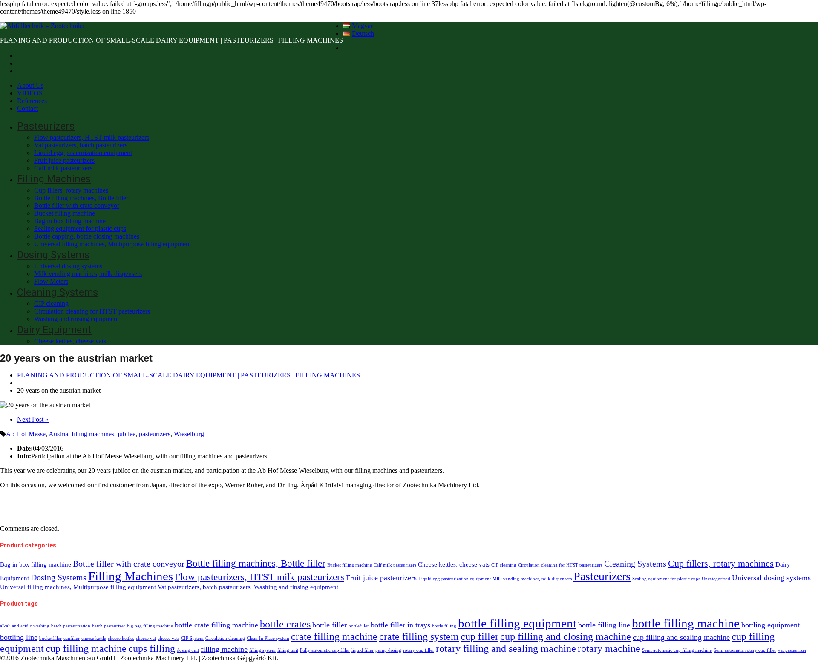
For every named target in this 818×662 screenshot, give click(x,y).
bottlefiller (359, 626)
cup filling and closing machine (565, 636)
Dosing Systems (53, 255)
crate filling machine (334, 636)
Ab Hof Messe (26, 433)
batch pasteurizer (108, 626)
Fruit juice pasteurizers (64, 160)
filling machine (224, 649)
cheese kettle (93, 638)
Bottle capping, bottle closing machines (86, 236)
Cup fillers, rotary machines (71, 190)
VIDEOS (30, 93)
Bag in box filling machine (70, 221)
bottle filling (444, 626)
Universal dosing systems (68, 266)
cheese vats (168, 638)
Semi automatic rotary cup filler (745, 650)
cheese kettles (121, 638)
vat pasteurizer (792, 650)
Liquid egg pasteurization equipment (83, 152)
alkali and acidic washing (24, 626)
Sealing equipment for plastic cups (80, 228)
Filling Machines (54, 179)
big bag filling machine (150, 626)
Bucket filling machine (64, 213)
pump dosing (388, 650)
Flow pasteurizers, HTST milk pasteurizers (91, 137)
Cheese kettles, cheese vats (70, 341)
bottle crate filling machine (216, 625)
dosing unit (188, 650)
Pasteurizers (46, 126)
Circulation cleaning (225, 638)
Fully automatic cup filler (325, 650)
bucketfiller (50, 638)
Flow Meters (51, 281)
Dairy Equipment (54, 330)
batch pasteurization (70, 626)
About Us (30, 85)
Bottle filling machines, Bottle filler (81, 197)
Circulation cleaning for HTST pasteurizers (92, 311)
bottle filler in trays (400, 625)
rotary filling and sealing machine (506, 648)
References (32, 100)
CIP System (192, 638)
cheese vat (146, 638)
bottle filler (329, 625)
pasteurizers (154, 433)
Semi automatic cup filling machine (677, 650)
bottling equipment (770, 625)
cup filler (479, 636)
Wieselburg (189, 433)
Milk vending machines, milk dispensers (88, 273)
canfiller (71, 638)
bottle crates (285, 624)
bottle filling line (604, 625)
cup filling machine (86, 648)
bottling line (18, 637)
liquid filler (362, 650)
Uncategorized (716, 578)
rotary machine (609, 648)
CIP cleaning (51, 303)
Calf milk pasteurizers (63, 168)
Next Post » (33, 419)
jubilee (126, 433)
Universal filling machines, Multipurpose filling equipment (112, 244)
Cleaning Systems (57, 292)
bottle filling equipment (517, 623)
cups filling (151, 648)
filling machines (93, 433)
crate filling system (419, 636)
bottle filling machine (686, 623)
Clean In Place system (268, 638)
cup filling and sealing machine (681, 637)
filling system (262, 650)
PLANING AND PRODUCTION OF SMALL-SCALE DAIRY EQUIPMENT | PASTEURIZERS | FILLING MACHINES (188, 375)
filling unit (287, 650)
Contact (27, 108)
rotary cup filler (418, 650)
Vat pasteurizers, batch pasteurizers (81, 145)
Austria (58, 433)
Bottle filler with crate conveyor (76, 205)
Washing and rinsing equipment (76, 318)
